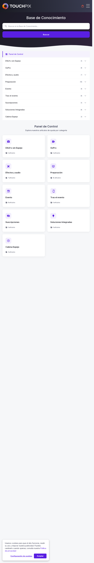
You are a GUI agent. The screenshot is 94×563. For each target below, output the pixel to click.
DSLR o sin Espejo (13, 61)
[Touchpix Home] (16, 6)
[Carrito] (83, 6)
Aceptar (40, 556)
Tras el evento (11, 96)
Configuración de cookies (21, 556)
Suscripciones (11, 103)
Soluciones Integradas (15, 110)
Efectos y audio (12, 75)
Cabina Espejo (11, 117)
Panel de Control (16, 54)
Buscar (46, 34)
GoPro (8, 68)
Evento (8, 89)
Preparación (10, 82)
